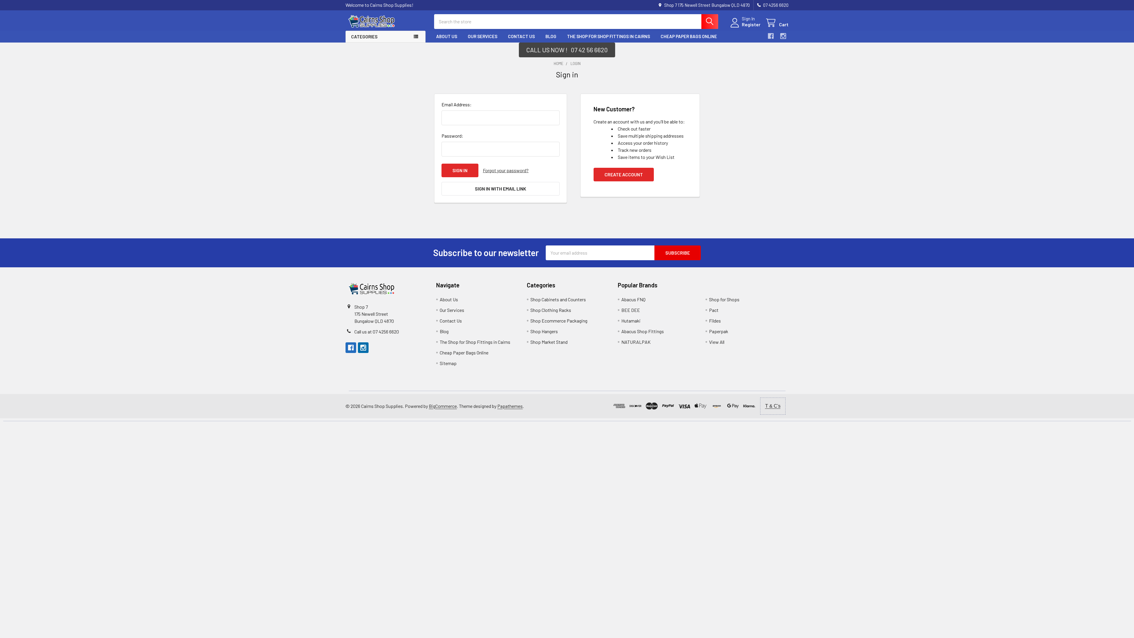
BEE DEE (630, 310)
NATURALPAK (636, 342)
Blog (550, 36)
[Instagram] (783, 36)
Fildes (715, 320)
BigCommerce (443, 406)
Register (751, 24)
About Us (446, 36)
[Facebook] (770, 36)
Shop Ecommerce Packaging (558, 320)
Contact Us (521, 36)
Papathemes (510, 406)
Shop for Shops (724, 299)
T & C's (773, 405)
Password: (452, 136)
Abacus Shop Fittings (642, 331)
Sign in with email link (500, 188)
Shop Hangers (544, 331)
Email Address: (456, 104)
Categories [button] (364, 36)
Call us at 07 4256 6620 (376, 331)
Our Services (482, 36)
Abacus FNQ (633, 299)
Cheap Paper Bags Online (689, 36)
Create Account (624, 174)
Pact (713, 310)
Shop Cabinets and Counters (558, 299)
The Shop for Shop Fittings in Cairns (608, 36)
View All (716, 342)
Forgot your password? (506, 170)
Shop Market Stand (549, 342)
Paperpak (718, 331)
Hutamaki (631, 320)
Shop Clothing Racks (550, 310)
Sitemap (448, 363)
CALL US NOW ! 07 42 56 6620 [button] (567, 49)
